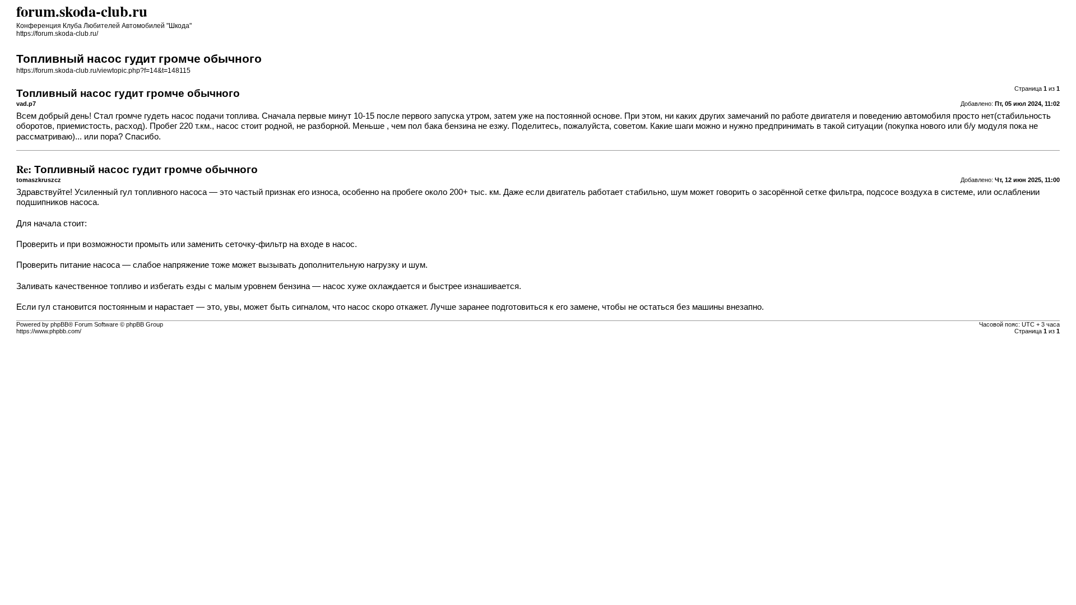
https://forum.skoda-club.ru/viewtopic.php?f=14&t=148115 (103, 71)
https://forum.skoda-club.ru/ (57, 34)
